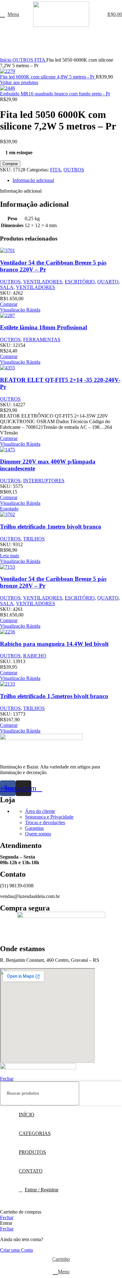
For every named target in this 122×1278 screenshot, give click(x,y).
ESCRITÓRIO (80, 281)
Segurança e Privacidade (49, 816)
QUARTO (108, 281)
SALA (6, 287)
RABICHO (34, 655)
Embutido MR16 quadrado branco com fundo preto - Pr (55, 93)
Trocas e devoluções (45, 822)
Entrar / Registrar (41, 1189)
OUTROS (23, 60)
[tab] (67, 180)
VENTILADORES (42, 281)
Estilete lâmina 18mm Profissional (43, 327)
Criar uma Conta (16, 1250)
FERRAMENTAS (41, 339)
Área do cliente (40, 811)
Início (6, 60)
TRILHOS (34, 538)
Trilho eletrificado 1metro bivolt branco (50, 526)
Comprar (10, 163)
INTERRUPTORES (43, 480)
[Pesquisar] (115, 1093)
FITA (40, 60)
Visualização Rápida (20, 309)
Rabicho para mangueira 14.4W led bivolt (54, 644)
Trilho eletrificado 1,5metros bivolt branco (54, 696)
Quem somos (38, 833)
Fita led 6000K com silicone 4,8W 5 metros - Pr (48, 76)
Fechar (6, 1078)
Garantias (34, 828)
